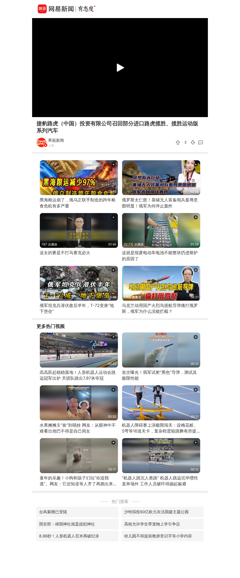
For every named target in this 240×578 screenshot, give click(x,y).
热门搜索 (120, 501)
